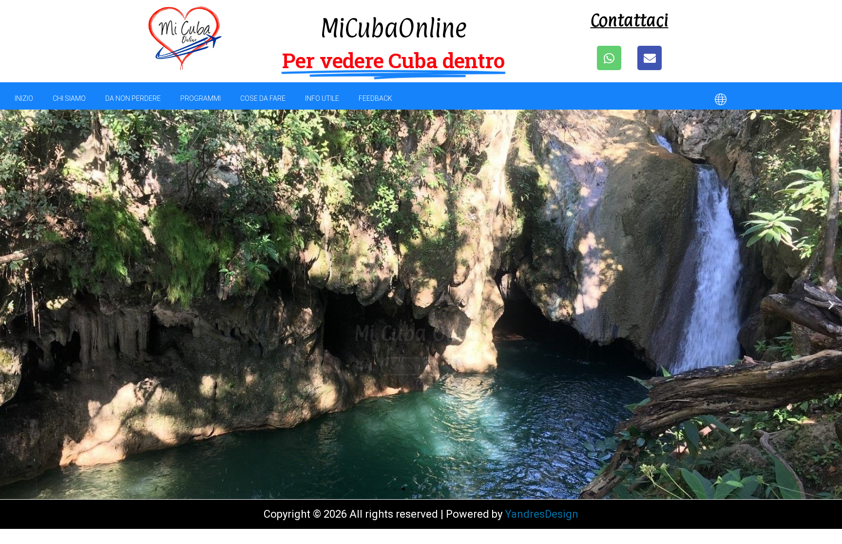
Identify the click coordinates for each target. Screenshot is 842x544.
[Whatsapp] (609, 58)
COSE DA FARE (263, 98)
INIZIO (24, 98)
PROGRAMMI (200, 98)
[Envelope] (649, 58)
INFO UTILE (322, 98)
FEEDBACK (375, 98)
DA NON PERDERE (133, 98)
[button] (385, 489)
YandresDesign (541, 514)
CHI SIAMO (69, 98)
